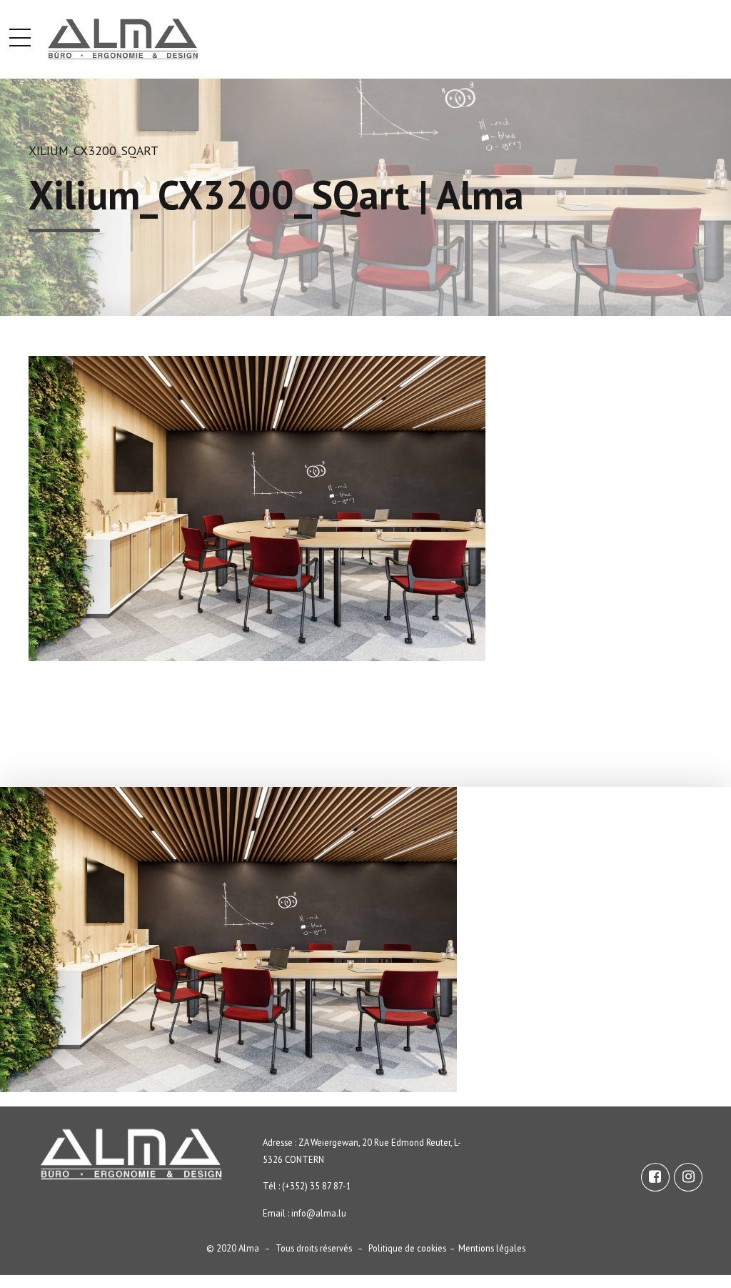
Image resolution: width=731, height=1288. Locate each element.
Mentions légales (491, 1248)
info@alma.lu (318, 1213)
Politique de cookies (407, 1248)
